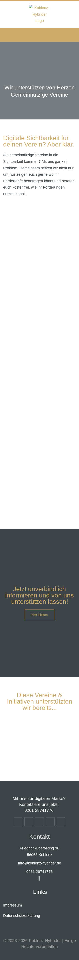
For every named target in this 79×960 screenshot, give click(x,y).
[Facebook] (28, 822)
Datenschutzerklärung (21, 915)
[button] (40, 35)
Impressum (12, 905)
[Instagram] (18, 822)
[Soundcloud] (61, 822)
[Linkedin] (39, 822)
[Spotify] (50, 822)
